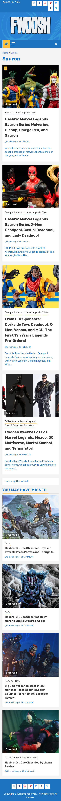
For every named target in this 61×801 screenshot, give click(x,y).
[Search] (56, 44)
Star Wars (29, 425)
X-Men (45, 312)
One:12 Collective (14, 425)
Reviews (9, 681)
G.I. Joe (8, 757)
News (8, 543)
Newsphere (45, 793)
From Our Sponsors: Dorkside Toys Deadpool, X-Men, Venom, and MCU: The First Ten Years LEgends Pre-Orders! (29, 330)
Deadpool (10, 212)
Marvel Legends (22, 112)
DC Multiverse (12, 421)
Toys (33, 112)
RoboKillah (26, 347)
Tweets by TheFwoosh (16, 481)
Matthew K (28, 557)
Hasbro (8, 112)
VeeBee (25, 142)
